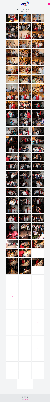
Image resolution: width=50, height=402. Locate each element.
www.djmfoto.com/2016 (25, 399)
